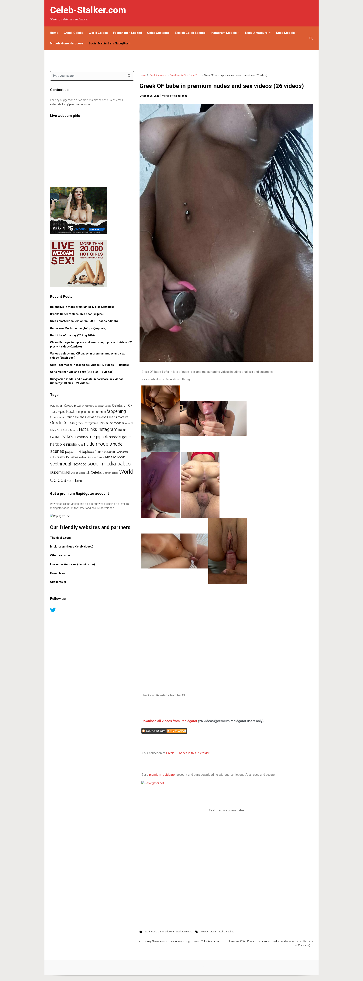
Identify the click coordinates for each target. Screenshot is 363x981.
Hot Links (88, 429)
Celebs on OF (122, 405)
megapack (98, 436)
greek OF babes (226, 931)
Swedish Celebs (78, 473)
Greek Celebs (73, 33)
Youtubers (74, 481)
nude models (98, 444)
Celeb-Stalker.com (88, 10)
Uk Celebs (94, 472)
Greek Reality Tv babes (67, 430)
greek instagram (86, 423)
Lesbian (81, 437)
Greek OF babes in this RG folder (188, 753)
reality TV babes (67, 457)
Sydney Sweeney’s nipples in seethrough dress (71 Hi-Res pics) (181, 941)
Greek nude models (110, 423)
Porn (98, 452)
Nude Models (285, 33)
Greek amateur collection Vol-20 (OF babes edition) (84, 321)
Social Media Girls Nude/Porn (109, 43)
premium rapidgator (162, 774)
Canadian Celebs (103, 406)
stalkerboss (180, 95)
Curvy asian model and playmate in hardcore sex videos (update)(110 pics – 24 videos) (86, 381)
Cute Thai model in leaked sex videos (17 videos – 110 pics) (89, 365)
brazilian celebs (84, 405)
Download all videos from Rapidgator (169, 721)
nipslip (71, 444)
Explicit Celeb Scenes (190, 33)
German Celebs (95, 417)
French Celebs (75, 417)
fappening (116, 411)
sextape (80, 464)
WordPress (203, 967)
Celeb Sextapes (158, 33)
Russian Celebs (96, 457)
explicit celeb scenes (92, 412)
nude (80, 444)
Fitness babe (57, 417)
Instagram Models (224, 33)
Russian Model (115, 457)
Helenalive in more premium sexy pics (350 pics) (82, 307)
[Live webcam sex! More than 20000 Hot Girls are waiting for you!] (78, 263)
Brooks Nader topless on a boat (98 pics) (77, 314)
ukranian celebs (110, 473)
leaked (67, 436)
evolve (158, 967)
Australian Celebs (61, 405)
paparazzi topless (79, 451)
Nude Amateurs (256, 33)
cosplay (53, 412)
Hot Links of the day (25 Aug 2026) (72, 335)
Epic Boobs (67, 411)
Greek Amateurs (158, 75)
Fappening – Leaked (127, 33)
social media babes (109, 464)
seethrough (61, 464)
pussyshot (108, 452)
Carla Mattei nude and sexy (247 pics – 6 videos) (81, 372)
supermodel (60, 472)
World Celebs (98, 33)
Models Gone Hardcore (66, 43)
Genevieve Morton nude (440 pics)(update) (78, 328)
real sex (83, 457)
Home (54, 33)
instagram (107, 429)
